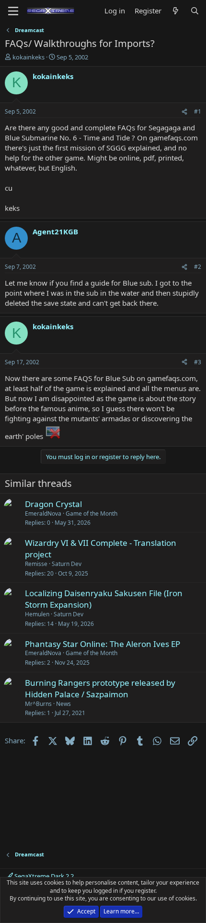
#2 (197, 267)
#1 (197, 111)
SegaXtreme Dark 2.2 (43, 876)
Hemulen (37, 614)
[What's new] (175, 11)
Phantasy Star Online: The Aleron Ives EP (102, 643)
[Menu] (13, 11)
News (63, 704)
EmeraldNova (43, 513)
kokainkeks (28, 57)
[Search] (194, 11)
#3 (197, 362)
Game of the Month (91, 513)
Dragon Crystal (53, 503)
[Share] (184, 111)
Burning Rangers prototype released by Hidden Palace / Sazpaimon (100, 688)
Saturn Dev (66, 564)
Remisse (36, 564)
